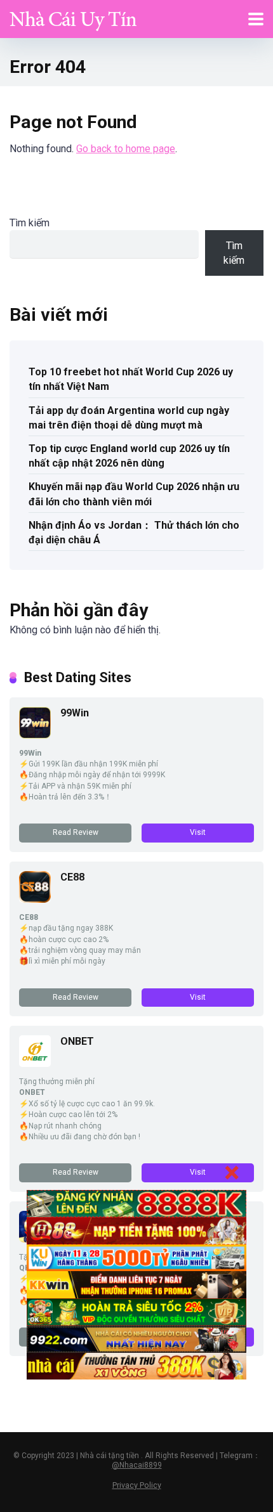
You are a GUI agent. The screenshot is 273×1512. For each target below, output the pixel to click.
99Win (74, 713)
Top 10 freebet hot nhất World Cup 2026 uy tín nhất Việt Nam (131, 379)
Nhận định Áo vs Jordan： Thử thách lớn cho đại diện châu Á (134, 532)
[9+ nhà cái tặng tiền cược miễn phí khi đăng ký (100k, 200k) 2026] (73, 17)
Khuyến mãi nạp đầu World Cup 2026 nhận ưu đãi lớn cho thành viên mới (134, 494)
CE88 (72, 877)
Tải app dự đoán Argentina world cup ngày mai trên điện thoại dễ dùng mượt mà (129, 417)
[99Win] (35, 735)
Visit (198, 832)
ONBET (77, 1041)
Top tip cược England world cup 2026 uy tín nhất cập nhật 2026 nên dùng (129, 456)
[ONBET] (35, 1063)
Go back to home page (125, 149)
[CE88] (35, 899)
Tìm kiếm (30, 223)
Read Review (75, 832)
